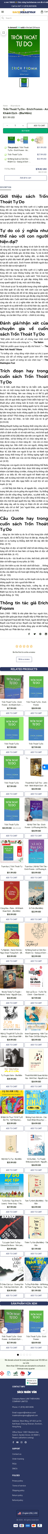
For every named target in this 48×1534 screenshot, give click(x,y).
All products (15, 106)
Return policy (17, 1495)
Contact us (16, 1454)
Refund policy (17, 1500)
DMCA (14, 1469)
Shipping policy (18, 1490)
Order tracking (18, 1459)
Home (5, 106)
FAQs (14, 1464)
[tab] (18, 1355)
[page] (4, 23)
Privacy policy (17, 1481)
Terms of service (19, 1486)
